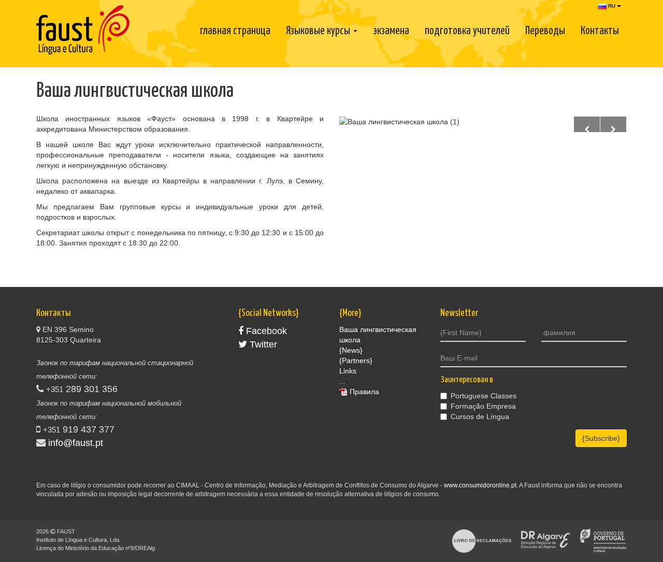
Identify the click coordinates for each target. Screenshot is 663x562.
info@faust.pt (75, 443)
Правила (364, 391)
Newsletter (459, 313)
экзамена (391, 31)
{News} (351, 350)
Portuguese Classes (483, 396)
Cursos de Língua (480, 416)
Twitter (262, 344)
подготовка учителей (467, 31)
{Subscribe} (601, 438)
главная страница (235, 31)
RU (612, 6)
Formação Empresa (483, 406)
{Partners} (355, 360)
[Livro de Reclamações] (481, 540)
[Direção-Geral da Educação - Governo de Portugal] (603, 540)
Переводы (545, 31)
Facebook (265, 331)
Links (347, 371)
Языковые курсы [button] (319, 31)
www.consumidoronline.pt (480, 485)
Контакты (600, 31)
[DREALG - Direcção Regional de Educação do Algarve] (545, 540)
